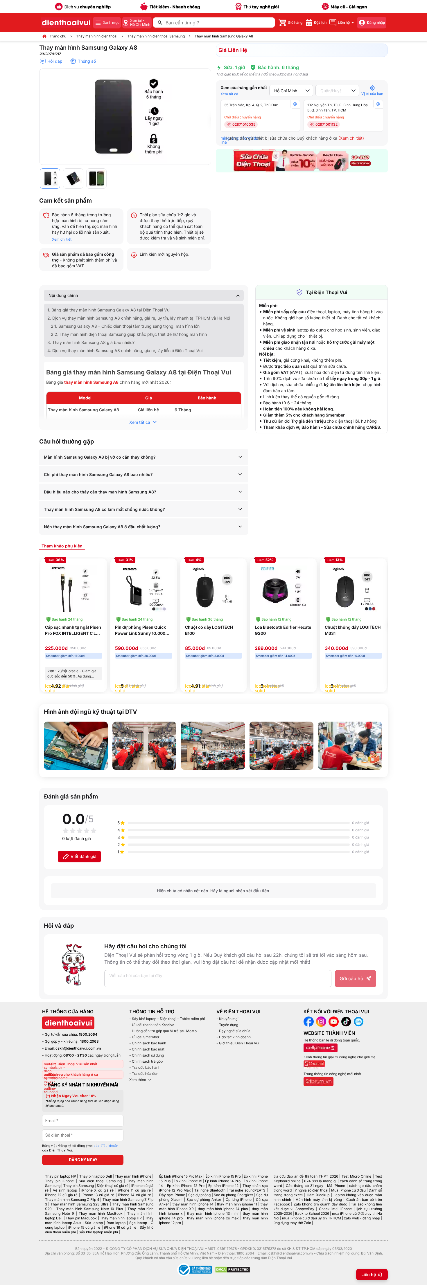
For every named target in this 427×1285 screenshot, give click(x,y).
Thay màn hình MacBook (101, 1213)
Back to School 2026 (312, 1213)
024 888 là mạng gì (320, 1181)
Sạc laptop (138, 1223)
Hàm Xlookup (318, 1195)
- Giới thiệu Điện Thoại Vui (237, 1043)
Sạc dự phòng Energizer (233, 1195)
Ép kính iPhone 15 (188, 1181)
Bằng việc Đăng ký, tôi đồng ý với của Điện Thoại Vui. (80, 1148)
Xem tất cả (229, 94)
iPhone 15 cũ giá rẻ (84, 1227)
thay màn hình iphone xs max (212, 1218)
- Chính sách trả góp (146, 1061)
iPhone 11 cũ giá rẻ (134, 1190)
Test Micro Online (356, 1176)
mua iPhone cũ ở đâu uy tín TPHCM (311, 1218)
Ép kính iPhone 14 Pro (223, 1181)
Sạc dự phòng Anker (204, 1199)
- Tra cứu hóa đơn (143, 1073)
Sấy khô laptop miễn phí (98, 1232)
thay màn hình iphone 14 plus (223, 1209)
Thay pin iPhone (59, 1181)
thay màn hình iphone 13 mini (212, 1213)
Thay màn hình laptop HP (121, 1218)
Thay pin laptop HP (60, 1176)
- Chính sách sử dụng (146, 1055)
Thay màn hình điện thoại (96, 36)
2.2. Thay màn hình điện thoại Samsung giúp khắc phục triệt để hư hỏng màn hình (129, 334)
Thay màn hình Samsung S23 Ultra (80, 1204)
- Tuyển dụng (227, 1025)
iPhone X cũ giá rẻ (97, 1190)
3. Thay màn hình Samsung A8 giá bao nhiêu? (90, 342)
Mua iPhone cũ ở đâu (348, 1190)
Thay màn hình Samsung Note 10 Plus (89, 1209)
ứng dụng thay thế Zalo (292, 1223)
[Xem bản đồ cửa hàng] (295, 104)
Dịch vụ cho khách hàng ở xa (74, 1074)
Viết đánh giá (83, 856)
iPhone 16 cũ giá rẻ (120, 1227)
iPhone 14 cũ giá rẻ (134, 1195)
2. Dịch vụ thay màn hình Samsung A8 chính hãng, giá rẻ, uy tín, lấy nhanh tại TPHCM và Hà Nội (138, 318)
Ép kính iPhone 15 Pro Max (180, 1176)
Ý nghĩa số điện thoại (311, 1190)
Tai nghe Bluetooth (209, 1190)
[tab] (62, 546)
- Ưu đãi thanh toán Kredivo (151, 1025)
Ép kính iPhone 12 (223, 1185)
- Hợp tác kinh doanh (233, 1037)
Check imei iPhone (335, 1209)
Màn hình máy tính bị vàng (318, 1199)
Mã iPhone (336, 1185)
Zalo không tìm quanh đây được (320, 1204)
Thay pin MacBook (81, 1218)
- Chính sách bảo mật (146, 1049)
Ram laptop (116, 1223)
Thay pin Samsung (78, 1185)
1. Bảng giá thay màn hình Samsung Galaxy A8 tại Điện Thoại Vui (108, 309)
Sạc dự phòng (199, 1195)
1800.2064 (88, 1034)
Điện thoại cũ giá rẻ (112, 1185)
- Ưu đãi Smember (144, 1037)
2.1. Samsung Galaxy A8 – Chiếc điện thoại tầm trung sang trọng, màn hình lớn (125, 326)
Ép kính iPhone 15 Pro (223, 1176)
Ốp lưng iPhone (239, 1199)
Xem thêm (137, 1079)
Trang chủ (58, 36)
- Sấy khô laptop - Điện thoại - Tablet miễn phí (167, 1019)
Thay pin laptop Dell (95, 1176)
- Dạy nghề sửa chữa (233, 1031)
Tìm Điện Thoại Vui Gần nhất (73, 1064)
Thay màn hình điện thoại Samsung (156, 36)
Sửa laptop (94, 1223)
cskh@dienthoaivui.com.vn (78, 1048)
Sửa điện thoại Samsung (100, 1181)
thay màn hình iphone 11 (237, 1204)
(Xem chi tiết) (351, 138)
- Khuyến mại (227, 1019)
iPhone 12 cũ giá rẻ (61, 1195)
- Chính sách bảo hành (147, 1043)
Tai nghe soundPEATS (247, 1190)
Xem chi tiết (61, 239)
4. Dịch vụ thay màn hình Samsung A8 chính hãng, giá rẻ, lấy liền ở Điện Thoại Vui (124, 350)
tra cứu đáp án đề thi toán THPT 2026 (306, 1176)
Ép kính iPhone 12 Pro (185, 1185)
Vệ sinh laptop (65, 1190)
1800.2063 (89, 1041)
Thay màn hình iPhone (133, 1176)
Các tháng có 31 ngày (304, 1185)
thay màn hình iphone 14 (193, 1204)
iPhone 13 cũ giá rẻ (98, 1195)
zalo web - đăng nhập (362, 1218)
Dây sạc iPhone (172, 1195)
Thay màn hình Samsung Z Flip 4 (72, 1199)
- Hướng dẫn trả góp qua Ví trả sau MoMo (163, 1031)
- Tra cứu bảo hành (144, 1067)
